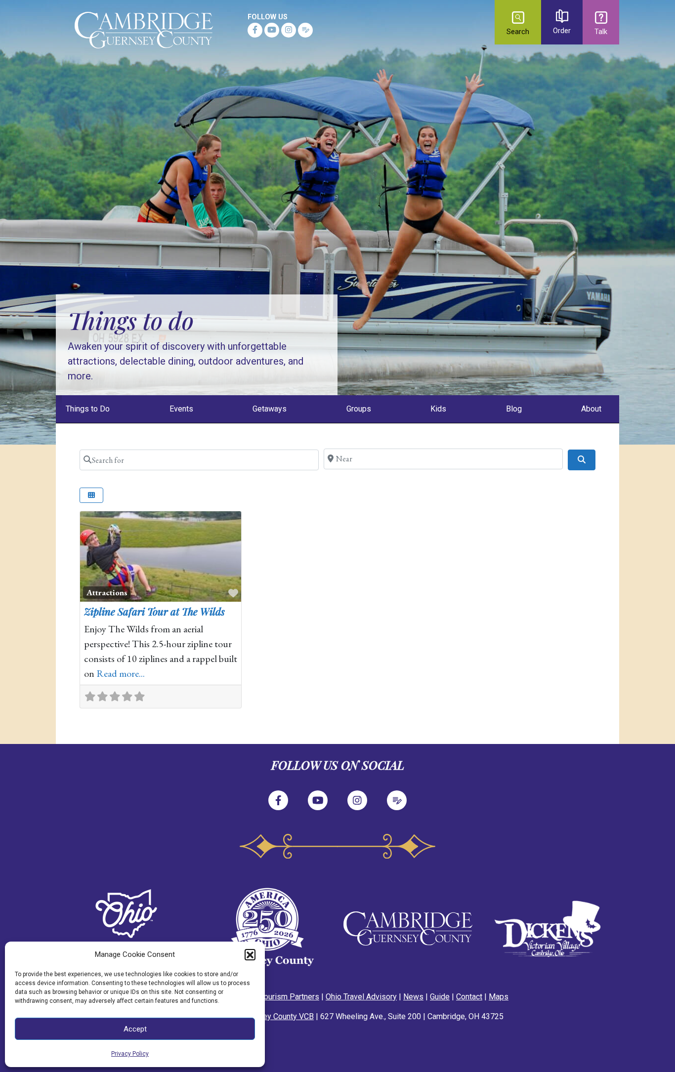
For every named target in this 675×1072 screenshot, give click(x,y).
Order (562, 31)
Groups (358, 408)
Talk (600, 32)
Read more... (120, 673)
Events (181, 408)
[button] (250, 954)
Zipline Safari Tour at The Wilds (154, 611)
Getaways (270, 408)
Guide (440, 996)
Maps (498, 996)
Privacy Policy (130, 1053)
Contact (469, 996)
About (591, 408)
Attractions (106, 592)
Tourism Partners (289, 996)
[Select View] (91, 495)
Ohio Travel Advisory (361, 996)
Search (517, 32)
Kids (438, 408)
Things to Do (88, 408)
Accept (135, 1029)
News (413, 996)
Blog (514, 408)
